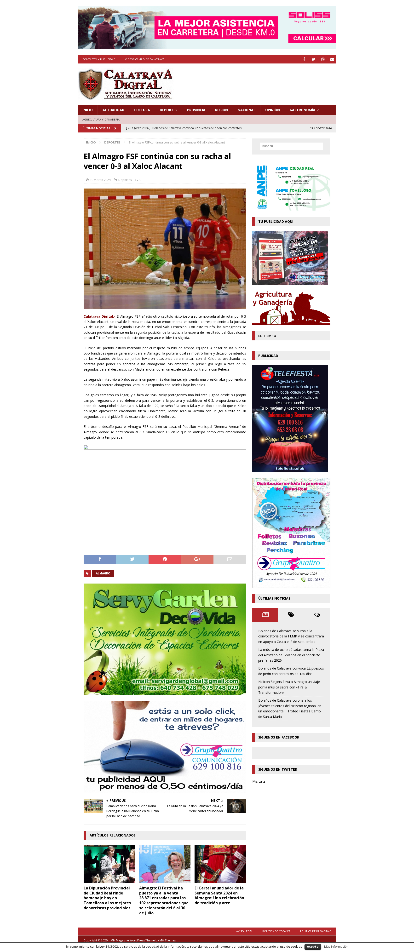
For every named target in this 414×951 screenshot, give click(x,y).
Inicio (87, 110)
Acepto (313, 946)
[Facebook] (304, 59)
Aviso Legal (244, 931)
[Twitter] (313, 59)
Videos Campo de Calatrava (144, 59)
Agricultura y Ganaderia (101, 119)
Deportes (168, 110)
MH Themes (168, 940)
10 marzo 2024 (100, 180)
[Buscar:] (291, 146)
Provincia (196, 110)
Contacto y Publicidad (98, 59)
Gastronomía (302, 110)
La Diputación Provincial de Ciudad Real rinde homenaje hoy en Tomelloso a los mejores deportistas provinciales (107, 898)
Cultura (142, 110)
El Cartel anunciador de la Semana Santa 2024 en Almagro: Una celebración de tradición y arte (219, 895)
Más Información (336, 946)
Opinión (272, 110)
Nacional (246, 110)
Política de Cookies (276, 931)
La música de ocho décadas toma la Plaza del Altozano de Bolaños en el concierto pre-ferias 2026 (291, 655)
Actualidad (113, 110)
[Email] (332, 59)
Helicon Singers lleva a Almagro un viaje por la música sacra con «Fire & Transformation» (289, 687)
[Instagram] (323, 59)
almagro (103, 573)
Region (221, 110)
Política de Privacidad (316, 931)
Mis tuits (258, 781)
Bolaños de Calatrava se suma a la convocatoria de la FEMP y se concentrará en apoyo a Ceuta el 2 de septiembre (291, 636)
